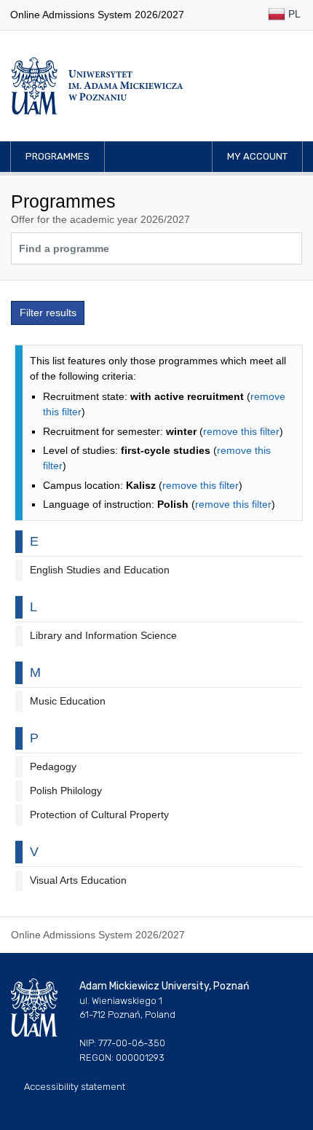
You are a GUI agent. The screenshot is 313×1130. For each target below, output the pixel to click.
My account (257, 156)
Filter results (48, 312)
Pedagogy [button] (53, 766)
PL (293, 14)
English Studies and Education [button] (100, 570)
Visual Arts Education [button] (78, 880)
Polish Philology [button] (66, 790)
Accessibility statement (74, 1086)
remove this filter (241, 431)
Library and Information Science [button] (103, 635)
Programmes (57, 156)
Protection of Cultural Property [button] (99, 814)
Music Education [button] (68, 701)
